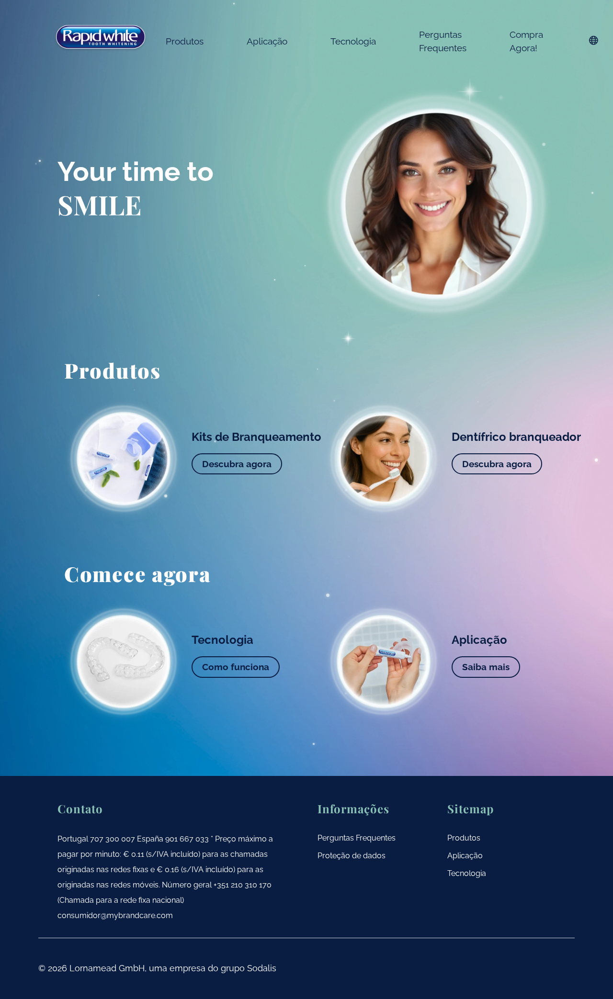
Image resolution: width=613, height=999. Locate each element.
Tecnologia (353, 41)
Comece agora (137, 573)
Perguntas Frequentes (442, 41)
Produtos (185, 41)
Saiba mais (486, 667)
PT (593, 40)
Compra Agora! (526, 41)
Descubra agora (237, 464)
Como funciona (235, 667)
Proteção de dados (352, 855)
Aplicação (267, 41)
